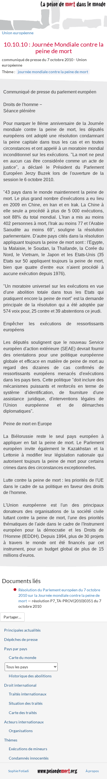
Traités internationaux (27, 694)
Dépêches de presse (21, 639)
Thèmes (10, 740)
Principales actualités (22, 630)
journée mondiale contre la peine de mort (53, 71)
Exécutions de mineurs (28, 748)
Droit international (20, 685)
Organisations (21, 730)
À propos (92, 771)
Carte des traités (23, 712)
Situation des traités (26, 703)
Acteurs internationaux (24, 722)
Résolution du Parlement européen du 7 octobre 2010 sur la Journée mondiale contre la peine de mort (59, 595)
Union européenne (17, 32)
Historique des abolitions (30, 676)
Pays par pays (15, 648)
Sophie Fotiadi (18, 771)
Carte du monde (22, 657)
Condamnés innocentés (29, 758)
